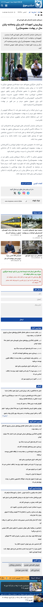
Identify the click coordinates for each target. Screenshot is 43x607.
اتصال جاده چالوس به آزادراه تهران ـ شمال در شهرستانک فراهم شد (22, 493)
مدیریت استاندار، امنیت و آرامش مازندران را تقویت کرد (25, 507)
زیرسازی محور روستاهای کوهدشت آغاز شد (29, 447)
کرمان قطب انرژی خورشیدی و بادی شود (30, 459)
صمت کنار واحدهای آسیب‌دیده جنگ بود (30, 442)
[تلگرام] (28, 193)
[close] (39, 580)
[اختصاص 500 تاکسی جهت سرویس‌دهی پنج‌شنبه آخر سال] (11, 247)
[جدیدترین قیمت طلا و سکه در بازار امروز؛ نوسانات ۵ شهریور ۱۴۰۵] (38, 598)
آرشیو (5, 416)
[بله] (19, 193)
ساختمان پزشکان (15, 565)
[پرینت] (38, 15)
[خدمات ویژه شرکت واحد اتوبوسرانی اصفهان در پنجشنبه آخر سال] (11, 222)
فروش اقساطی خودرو (31, 565)
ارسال (21, 319)
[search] (2, 5)
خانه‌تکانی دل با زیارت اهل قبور (33, 256)
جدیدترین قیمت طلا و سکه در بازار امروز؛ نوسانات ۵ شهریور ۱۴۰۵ (17, 598)
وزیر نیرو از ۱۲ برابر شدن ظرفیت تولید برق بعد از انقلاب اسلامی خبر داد (21, 464)
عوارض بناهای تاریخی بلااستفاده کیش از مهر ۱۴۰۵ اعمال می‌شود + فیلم (21, 408)
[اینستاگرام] (24, 193)
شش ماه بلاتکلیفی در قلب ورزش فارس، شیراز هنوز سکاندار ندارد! (23, 391)
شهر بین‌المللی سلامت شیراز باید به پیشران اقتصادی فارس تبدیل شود (22, 497)
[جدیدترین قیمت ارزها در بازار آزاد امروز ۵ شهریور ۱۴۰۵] (36, 586)
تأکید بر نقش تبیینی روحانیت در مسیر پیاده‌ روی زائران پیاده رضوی (22, 413)
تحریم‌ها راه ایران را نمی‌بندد (33, 474)
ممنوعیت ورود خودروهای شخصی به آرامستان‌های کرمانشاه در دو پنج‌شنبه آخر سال (32, 233)
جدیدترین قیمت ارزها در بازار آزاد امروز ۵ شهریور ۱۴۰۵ (16, 586)
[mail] (41, 15)
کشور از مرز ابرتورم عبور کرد (33, 469)
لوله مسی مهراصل (21, 570)
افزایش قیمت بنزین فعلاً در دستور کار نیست (29, 403)
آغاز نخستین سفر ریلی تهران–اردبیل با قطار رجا (28, 544)
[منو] (6, 6)
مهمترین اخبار (36, 328)
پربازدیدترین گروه (35, 488)
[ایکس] (15, 193)
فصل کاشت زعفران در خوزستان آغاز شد (30, 502)
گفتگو (39, 386)
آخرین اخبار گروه (35, 421)
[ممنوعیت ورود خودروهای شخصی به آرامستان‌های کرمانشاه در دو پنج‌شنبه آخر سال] (32, 222)
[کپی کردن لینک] (15, 201)
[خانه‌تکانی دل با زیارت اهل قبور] (32, 247)
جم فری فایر (35, 570)
